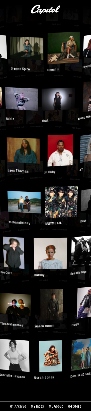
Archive (20, 407)
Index (39, 407)
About (58, 407)
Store (77, 407)
